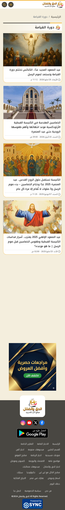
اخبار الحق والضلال (51, 467)
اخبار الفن (20, 449)
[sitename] (32, 406)
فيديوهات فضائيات (31, 467)
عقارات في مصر (37, 478)
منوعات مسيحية (52, 455)
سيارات (20, 472)
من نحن (48, 491)
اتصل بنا (17, 491)
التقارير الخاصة (27, 444)
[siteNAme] (53, 5)
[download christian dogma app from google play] (32, 433)
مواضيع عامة (54, 461)
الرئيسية (56, 16)
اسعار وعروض (54, 478)
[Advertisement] (32, 308)
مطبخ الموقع (21, 455)
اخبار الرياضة (36, 455)
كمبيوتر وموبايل (17, 461)
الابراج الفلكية (19, 478)
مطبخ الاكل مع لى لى (49, 472)
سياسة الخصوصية (33, 491)
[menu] (11, 4)
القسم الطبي (54, 449)
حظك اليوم (55, 484)
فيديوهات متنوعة (36, 449)
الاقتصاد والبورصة (36, 461)
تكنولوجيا (31, 472)
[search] (4, 4)
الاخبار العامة (43, 444)
